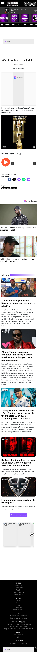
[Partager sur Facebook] (9, 180)
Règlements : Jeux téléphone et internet (18, 629)
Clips (18, 637)
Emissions (18, 585)
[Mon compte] (34, 4)
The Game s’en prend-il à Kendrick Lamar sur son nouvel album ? (18, 303)
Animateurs (19, 588)
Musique (15, 24)
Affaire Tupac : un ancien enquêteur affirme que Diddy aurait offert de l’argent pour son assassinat (16, 356)
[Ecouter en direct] (26, 4)
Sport (24, 24)
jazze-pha (14, 188)
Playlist (18, 590)
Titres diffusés (18, 592)
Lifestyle (18, 607)
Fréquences (18, 594)
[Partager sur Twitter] (13, 180)
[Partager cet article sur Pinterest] (18, 180)
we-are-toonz (6, 188)
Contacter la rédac (18, 610)
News (7, 24)
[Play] (2, 17)
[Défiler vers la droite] (32, 534)
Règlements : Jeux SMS (18, 626)
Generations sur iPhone (18, 616)
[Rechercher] (30, 4)
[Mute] (35, 10)
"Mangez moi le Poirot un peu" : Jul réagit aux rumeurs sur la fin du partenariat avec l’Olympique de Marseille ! (18, 414)
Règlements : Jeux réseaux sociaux (18, 624)
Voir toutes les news (18, 515)
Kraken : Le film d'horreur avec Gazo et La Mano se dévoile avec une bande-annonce (18, 463)
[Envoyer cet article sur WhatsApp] (23, 180)
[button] (10, 534)
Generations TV (18, 635)
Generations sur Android (18, 618)
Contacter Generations (18, 643)
